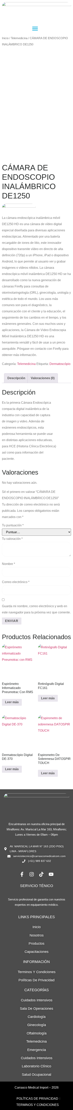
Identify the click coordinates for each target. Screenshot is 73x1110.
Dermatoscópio (59, 364)
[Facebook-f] (22, 874)
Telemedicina (19, 38)
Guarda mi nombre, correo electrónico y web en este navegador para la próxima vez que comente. (36, 609)
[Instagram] (32, 874)
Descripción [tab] (16, 378)
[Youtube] (51, 874)
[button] (35, 28)
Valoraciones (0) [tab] (43, 378)
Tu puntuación (13, 525)
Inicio (5, 38)
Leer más (12, 702)
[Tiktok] (41, 874)
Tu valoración (12, 538)
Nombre (8, 564)
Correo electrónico (15, 582)
